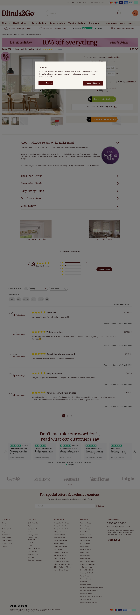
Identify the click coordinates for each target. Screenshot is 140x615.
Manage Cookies (46, 83)
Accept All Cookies (93, 83)
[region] (70, 75)
